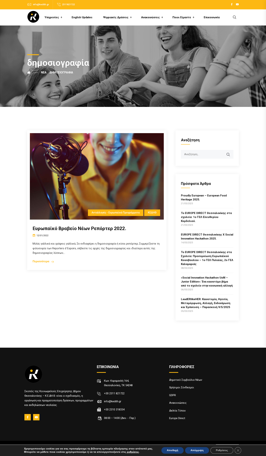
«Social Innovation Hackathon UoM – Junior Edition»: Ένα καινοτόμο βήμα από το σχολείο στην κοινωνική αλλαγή (207, 281)
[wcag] (230, 152)
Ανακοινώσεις (150, 17)
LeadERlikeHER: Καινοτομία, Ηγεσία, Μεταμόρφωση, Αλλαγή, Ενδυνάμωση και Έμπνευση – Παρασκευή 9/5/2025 (205, 303)
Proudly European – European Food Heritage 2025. (204, 197)
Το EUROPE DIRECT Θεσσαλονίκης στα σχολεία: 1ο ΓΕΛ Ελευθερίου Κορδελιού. (206, 217)
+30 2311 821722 (114, 393)
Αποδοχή (172, 450)
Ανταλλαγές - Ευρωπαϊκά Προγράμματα (116, 212)
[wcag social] (232, 4)
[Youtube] (36, 417)
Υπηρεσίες (52, 17)
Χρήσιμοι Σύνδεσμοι (181, 387)
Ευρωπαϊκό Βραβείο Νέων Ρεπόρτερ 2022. (79, 228)
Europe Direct (177, 418)
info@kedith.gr (41, 4)
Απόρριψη (197, 450)
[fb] (27, 417)
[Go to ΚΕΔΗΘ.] (32, 72)
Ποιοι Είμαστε (181, 17)
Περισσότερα (41, 261)
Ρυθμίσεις (222, 450)
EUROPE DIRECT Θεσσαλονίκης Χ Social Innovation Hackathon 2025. (207, 236)
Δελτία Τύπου (177, 410)
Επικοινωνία (212, 17)
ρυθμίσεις (133, 452)
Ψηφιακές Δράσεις (115, 17)
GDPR (172, 395)
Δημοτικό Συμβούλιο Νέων (185, 379)
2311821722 (68, 4)
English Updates (82, 17)
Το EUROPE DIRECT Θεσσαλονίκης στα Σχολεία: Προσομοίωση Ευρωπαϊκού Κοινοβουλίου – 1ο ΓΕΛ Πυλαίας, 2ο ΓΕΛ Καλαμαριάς (207, 258)
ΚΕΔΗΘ (152, 212)
